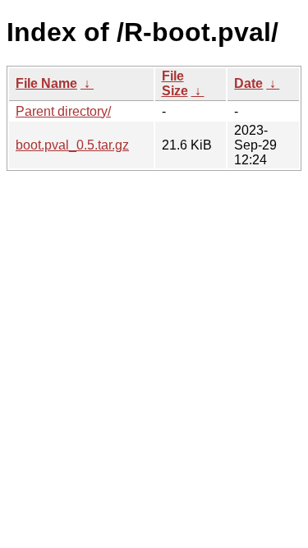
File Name (46, 83)
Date (248, 83)
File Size (175, 83)
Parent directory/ (63, 111)
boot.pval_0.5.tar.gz (72, 145)
